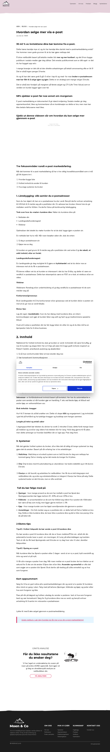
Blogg (95, 3)
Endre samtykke (49, 734)
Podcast (88, 3)
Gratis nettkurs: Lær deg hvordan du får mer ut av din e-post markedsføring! (52, 620)
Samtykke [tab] (29, 367)
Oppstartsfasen (62, 732)
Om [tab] (81, 367)
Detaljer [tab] (55, 367)
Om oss (80, 3)
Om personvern (95, 744)
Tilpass (54, 388)
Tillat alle (79, 388)
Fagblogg (76, 730)
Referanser (47, 732)
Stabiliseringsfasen (63, 734)
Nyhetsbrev (103, 3)
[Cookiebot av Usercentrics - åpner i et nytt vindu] (84, 362)
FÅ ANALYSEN (40, 676)
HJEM (18, 26)
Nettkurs (75, 734)
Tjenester (73, 3)
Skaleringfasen (61, 736)
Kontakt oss (90, 730)
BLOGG (24, 26)
